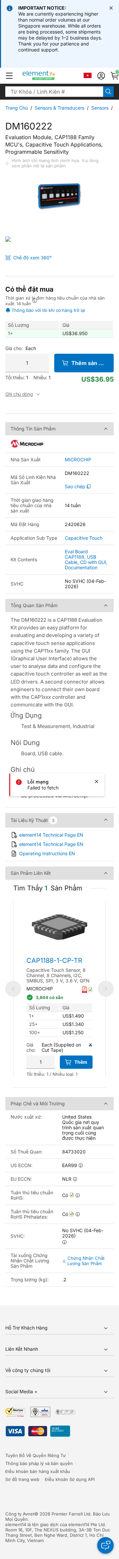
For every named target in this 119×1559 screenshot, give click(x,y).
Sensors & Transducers (59, 108)
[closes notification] (111, 8)
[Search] (108, 91)
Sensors (99, 108)
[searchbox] (54, 91)
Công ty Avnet (19, 1513)
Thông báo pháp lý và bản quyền (39, 1463)
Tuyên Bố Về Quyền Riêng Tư (35, 1455)
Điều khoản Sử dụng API (70, 1479)
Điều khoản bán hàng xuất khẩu (37, 1471)
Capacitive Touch (83, 538)
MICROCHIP (78, 459)
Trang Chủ (16, 108)
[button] (9, 76)
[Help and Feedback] (105, 1545)
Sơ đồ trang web (22, 1479)
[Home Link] (51, 76)
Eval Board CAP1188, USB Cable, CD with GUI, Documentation (86, 559)
